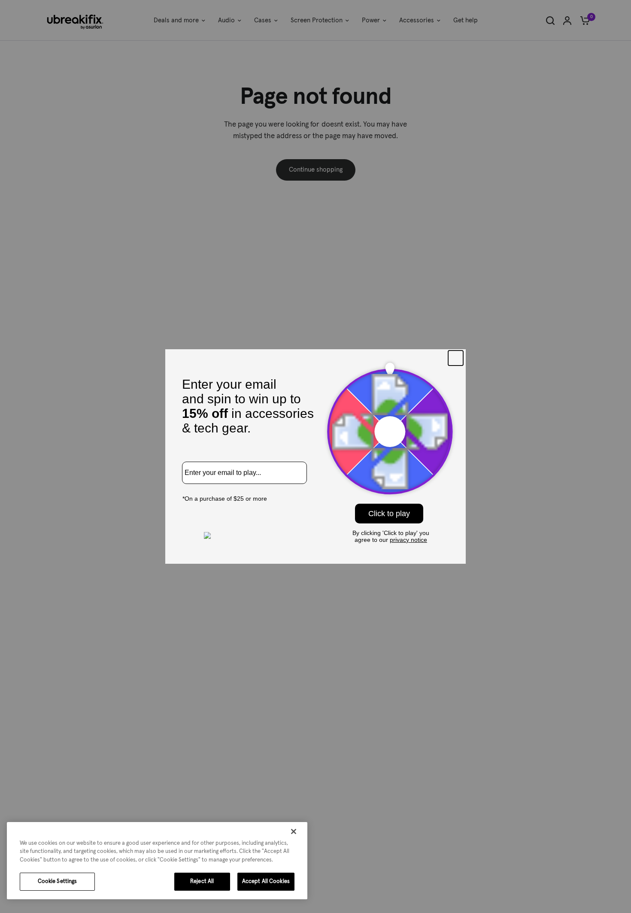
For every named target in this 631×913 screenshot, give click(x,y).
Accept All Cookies (266, 881)
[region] (157, 860)
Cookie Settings (57, 881)
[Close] (293, 831)
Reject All (202, 881)
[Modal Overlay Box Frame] (315, 456)
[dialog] (157, 860)
